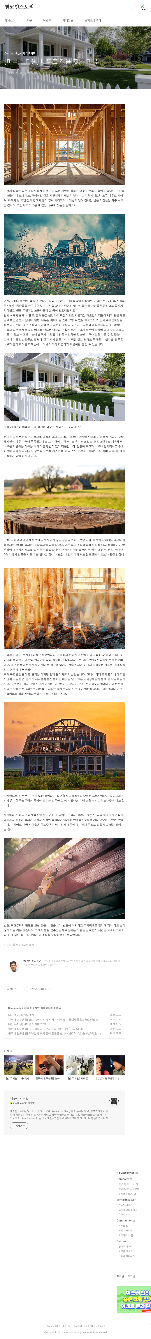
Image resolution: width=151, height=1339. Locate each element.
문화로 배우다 (125, 1246)
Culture (121, 1241)
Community (14, 1008)
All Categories (126, 1172)
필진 (70, 1325)
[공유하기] (16, 989)
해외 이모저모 (31, 1008)
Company (123, 1179)
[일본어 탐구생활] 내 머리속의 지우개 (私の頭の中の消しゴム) (43, 1028)
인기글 (131, 1276)
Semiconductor (126, 1199)
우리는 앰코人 (125, 1193)
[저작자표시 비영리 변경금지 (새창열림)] (46, 989)
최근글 (120, 1276)
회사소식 (9, 20)
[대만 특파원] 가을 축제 (21, 1014)
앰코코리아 (52, 1325)
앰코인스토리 (19, 7)
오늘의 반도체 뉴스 (128, 1209)
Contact (78, 1325)
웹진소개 (62, 1325)
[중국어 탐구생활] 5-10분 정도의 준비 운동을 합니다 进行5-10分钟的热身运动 (52, 1033)
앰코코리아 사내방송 (128, 1189)
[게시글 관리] (20, 989)
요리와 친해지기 (126, 1256)
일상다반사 (124, 1235)
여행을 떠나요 (125, 1251)
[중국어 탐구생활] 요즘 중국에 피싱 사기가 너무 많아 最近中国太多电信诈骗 (51, 1019)
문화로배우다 (93, 20)
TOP (148, 1322)
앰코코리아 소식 (126, 1184)
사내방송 (67, 20)
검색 (135, 7)
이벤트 (47, 20)
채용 (29, 20)
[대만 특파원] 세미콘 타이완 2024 (27, 1024)
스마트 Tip (123, 1214)
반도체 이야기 (125, 1205)
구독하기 (88, 1325)
